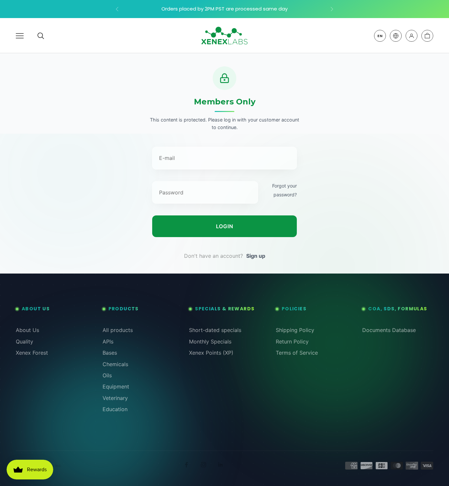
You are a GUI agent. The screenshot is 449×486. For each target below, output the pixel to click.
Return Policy (292, 341)
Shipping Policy (295, 330)
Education (115, 409)
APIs (108, 341)
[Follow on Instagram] (203, 464)
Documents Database (389, 330)
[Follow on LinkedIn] (220, 464)
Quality (24, 341)
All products (118, 330)
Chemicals (115, 364)
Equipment (116, 386)
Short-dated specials (215, 330)
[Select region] (396, 36)
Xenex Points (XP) (211, 352)
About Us (27, 330)
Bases (110, 352)
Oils (107, 375)
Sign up (255, 256)
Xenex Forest (32, 352)
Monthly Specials (210, 341)
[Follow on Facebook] (186, 464)
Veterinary (115, 398)
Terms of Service (297, 352)
